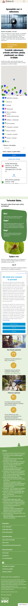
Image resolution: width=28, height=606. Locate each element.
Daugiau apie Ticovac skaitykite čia (10, 577)
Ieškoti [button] (14, 155)
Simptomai (5, 555)
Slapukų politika (7, 571)
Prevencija (5, 553)
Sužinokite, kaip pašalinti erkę (12, 373)
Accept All (14, 331)
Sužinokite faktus (7, 529)
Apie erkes (5, 542)
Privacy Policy (6, 320)
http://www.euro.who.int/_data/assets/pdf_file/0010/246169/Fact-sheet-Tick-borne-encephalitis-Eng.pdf (14, 485)
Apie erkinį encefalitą (8, 540)
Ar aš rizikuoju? (6, 527)
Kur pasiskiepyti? (7, 558)
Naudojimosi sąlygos (8, 566)
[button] (15, 88)
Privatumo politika (7, 569)
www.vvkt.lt (11, 589)
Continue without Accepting (21, 273)
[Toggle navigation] (24, 1)
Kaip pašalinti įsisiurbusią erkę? (11, 545)
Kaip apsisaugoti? (7, 532)
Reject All (14, 327)
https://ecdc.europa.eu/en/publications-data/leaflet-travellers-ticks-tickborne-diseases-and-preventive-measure (13, 510)
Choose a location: (9, 145)
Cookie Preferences (23, 604)
